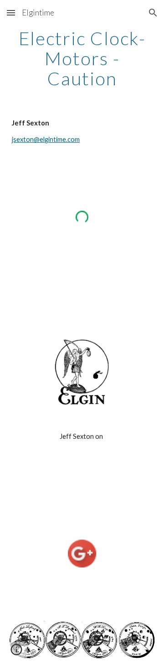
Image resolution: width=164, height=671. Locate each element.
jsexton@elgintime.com (46, 139)
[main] (82, 58)
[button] (11, 12)
